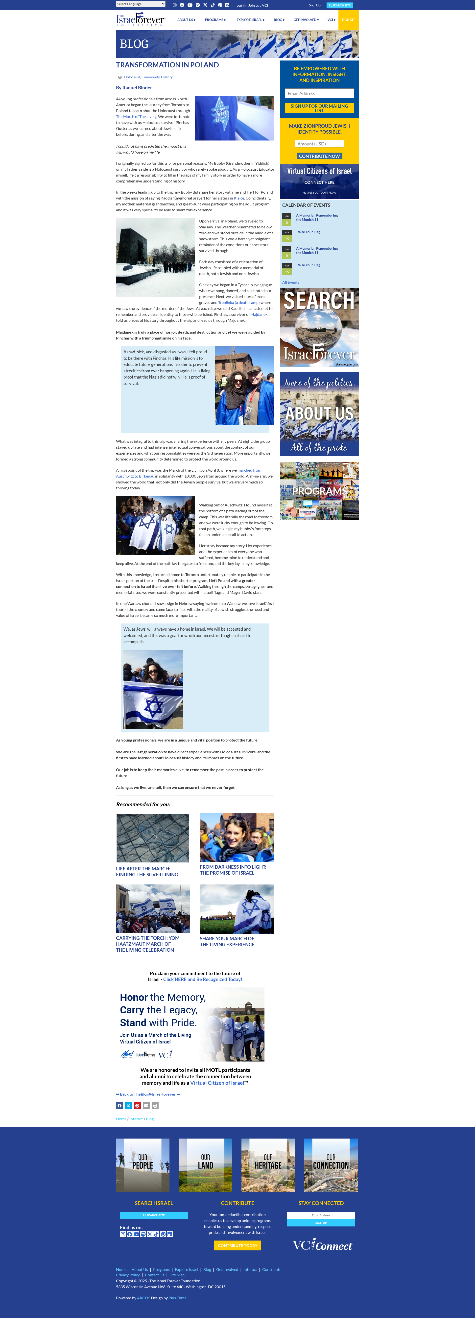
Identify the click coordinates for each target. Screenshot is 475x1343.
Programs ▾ (215, 20)
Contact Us (154, 1274)
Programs (161, 1269)
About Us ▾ (186, 20)
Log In (241, 5)
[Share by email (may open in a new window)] (146, 1105)
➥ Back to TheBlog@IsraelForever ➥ (148, 1094)
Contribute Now (319, 156)
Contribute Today (237, 1245)
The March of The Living (136, 116)
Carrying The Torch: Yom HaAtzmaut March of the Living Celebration (148, 944)
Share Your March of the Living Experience (227, 941)
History (167, 77)
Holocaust (132, 77)
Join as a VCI (258, 5)
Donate (348, 20)
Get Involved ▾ (306, 20)
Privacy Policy (128, 1274)
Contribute (271, 1269)
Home (121, 1118)
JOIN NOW (328, 192)
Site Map (177, 1274)
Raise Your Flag (308, 232)
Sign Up (315, 5)
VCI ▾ (331, 20)
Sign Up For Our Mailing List (319, 108)
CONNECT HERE (319, 182)
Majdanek (258, 314)
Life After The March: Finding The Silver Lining (147, 871)
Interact (136, 1118)
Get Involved (227, 1269)
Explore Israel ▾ (250, 20)
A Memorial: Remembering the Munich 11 (317, 217)
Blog (150, 1118)
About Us (140, 1269)
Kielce (239, 198)
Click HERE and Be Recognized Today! (202, 979)
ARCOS (143, 1297)
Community (151, 77)
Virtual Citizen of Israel (217, 1083)
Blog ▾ (279, 20)
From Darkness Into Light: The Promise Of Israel (233, 870)
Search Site (341, 5)
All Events (290, 282)
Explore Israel (186, 1269)
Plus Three (177, 1297)
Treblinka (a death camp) (239, 302)
